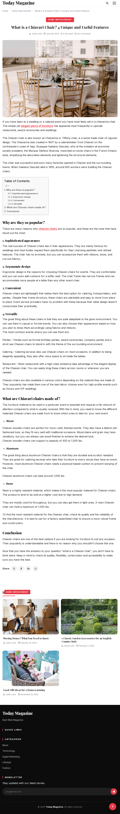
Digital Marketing (11, 756)
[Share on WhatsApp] (36, 569)
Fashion (6, 768)
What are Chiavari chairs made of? (26, 207)
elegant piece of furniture (37, 125)
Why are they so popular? (20, 190)
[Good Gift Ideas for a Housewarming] (30, 668)
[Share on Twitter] (14, 569)
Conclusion (13, 211)
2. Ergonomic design (21, 197)
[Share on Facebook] (21, 569)
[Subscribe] (114, 791)
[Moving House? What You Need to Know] (30, 616)
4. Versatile (16, 204)
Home (5, 11)
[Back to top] (112, 806)
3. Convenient (17, 200)
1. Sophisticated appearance (24, 193)
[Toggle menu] (114, 3)
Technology (8, 750)
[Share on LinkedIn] (28, 569)
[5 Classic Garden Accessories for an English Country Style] (89, 616)
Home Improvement (21, 11)
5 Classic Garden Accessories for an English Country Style (86, 640)
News (5, 745)
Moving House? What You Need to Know (26, 638)
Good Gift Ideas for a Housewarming (24, 690)
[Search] (107, 3)
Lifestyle (6, 762)
